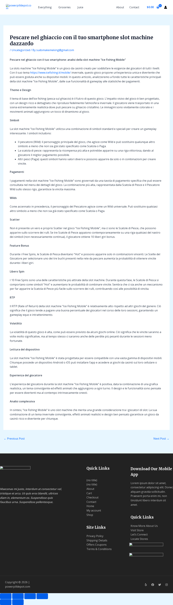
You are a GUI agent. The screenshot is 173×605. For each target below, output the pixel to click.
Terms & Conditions (99, 549)
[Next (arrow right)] (18, 602)
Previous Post (14, 438)
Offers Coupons (96, 544)
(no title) (91, 480)
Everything (45, 7)
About (120, 7)
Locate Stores (139, 539)
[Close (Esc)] (42, 596)
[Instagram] (166, 584)
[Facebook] (152, 584)
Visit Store (137, 530)
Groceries (64, 7)
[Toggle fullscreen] (18, 596)
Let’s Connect (139, 534)
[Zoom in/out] (5, 596)
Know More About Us (144, 526)
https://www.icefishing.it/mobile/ (50, 72)
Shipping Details (96, 540)
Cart (89, 493)
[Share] (30, 596)
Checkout (92, 497)
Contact (134, 7)
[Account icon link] (165, 7)
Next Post (161, 438)
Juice (80, 7)
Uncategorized (20, 50)
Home (90, 506)
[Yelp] (145, 584)
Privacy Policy (94, 536)
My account (93, 510)
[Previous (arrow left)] (5, 602)
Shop (89, 515)
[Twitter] (159, 584)
